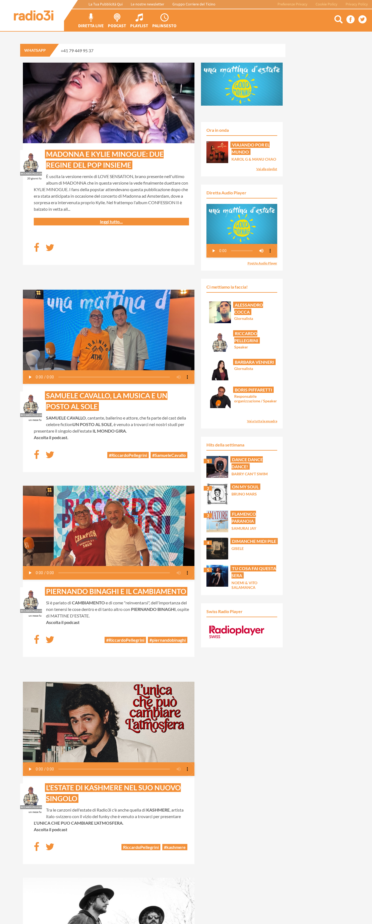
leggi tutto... (111, 221)
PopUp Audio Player (262, 263)
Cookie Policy (326, 4)
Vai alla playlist (266, 169)
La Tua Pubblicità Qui (106, 4)
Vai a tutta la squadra (262, 421)
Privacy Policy (357, 4)
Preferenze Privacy (292, 4)
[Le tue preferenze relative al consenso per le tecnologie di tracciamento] (362, 914)
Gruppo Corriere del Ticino (193, 4)
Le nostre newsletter (147, 4)
